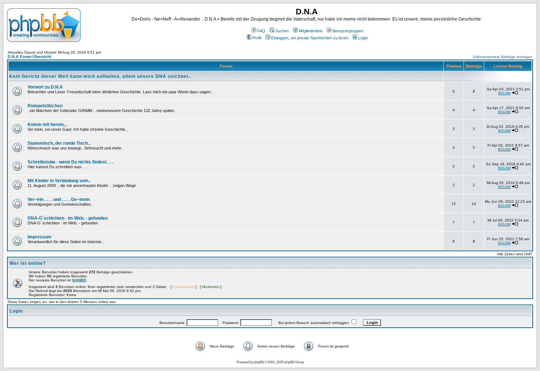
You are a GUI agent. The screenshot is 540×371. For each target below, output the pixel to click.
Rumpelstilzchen (45, 105)
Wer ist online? (28, 263)
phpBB (259, 362)
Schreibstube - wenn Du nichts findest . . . (70, 162)
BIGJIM (504, 93)
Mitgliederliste (311, 31)
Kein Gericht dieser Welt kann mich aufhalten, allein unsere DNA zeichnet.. (100, 76)
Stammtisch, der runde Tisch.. (59, 143)
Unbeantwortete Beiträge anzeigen (502, 57)
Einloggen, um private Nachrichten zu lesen (309, 38)
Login (363, 38)
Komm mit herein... (47, 124)
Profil (256, 38)
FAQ (261, 31)
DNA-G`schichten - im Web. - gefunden (68, 218)
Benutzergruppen (347, 31)
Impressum (39, 236)
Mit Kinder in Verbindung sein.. (59, 180)
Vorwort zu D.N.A (45, 87)
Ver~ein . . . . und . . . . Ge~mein (59, 199)
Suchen (282, 31)
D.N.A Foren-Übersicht (29, 56)
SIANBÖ (79, 280)
